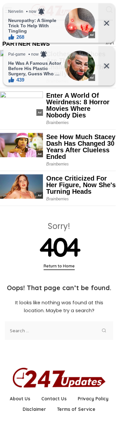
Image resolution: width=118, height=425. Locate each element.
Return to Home (59, 265)
